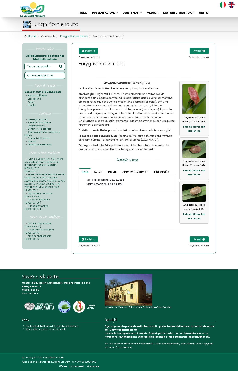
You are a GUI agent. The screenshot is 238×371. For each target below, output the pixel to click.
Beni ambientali (36, 125)
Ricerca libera (37, 95)
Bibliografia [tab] (161, 171)
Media (151, 13)
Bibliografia (34, 98)
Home (83, 13)
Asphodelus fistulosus (38, 195)
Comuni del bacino (38, 138)
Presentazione (104, 13)
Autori (31, 101)
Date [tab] (85, 172)
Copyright (207, 343)
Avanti (197, 51)
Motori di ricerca (177, 13)
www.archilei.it (30, 293)
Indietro (89, 51)
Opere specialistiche (40, 144)
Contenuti (131, 13)
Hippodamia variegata (39, 231)
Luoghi (31, 105)
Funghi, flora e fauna (74, 36)
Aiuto (203, 13)
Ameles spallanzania (37, 237)
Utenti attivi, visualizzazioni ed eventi (46, 329)
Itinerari (32, 141)
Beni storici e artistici (39, 128)
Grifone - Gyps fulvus (37, 225)
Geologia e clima (37, 119)
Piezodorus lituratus (37, 201)
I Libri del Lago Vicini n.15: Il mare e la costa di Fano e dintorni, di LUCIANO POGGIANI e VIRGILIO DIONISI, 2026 (43, 165)
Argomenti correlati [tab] (135, 171)
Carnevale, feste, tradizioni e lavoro (42, 133)
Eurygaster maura (36, 207)
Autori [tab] (98, 171)
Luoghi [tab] (112, 171)
